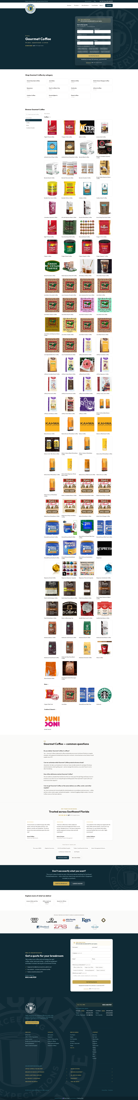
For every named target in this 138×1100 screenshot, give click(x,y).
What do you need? (79, 973)
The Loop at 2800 (37, 848)
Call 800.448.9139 (77, 883)
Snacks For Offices (52, 1045)
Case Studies (95, 5)
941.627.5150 (109, 1015)
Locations (95, 1043)
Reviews (94, 1052)
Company (82, 34)
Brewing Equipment (29, 1043)
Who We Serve (85, 5)
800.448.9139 (106, 1)
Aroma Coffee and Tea (53, 1039)
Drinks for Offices (52, 1041)
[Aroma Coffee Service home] (30, 8)
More (27, 125)
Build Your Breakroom (61, 883)
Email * (78, 40)
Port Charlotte (73, 1039)
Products (76, 5)
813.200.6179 (89, 1013)
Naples (71, 1037)
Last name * (97, 29)
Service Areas (88, 1)
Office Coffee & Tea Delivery (31, 1037)
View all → (72, 1047)
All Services (27, 1034)
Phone (95, 40)
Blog (95, 1)
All (27, 120)
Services (69, 5)
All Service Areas (76, 1075)
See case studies (76, 857)
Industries (95, 1041)
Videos (94, 1049)
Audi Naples (77, 851)
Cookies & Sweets (30, 128)
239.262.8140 (109, 1013)
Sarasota (78, 1010)
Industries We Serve (31, 1081)
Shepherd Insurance (49, 848)
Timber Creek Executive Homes (80, 848)
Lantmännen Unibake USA (64, 851)
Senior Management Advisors (98, 848)
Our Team (95, 1037)
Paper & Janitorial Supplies (31, 1045)
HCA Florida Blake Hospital (63, 848)
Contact (109, 5)
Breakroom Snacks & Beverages (32, 1041)
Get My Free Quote (94, 56)
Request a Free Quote (32, 1022)
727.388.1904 (89, 1015)
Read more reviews (62, 857)
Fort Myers (98, 1010)
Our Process (95, 1045)
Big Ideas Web (80, 1098)
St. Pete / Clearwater (75, 1043)
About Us (95, 1034)
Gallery (94, 1047)
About (101, 5)
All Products (50, 1034)
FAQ (93, 1054)
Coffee (28, 122)
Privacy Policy (104, 1090)
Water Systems (28, 1039)
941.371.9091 (90, 1010)
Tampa (71, 1045)
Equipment (50, 1037)
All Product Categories (32, 1078)
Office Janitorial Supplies (53, 1043)
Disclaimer (110, 1090)
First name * (80, 29)
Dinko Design (66, 1098)
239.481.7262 (109, 1010)
